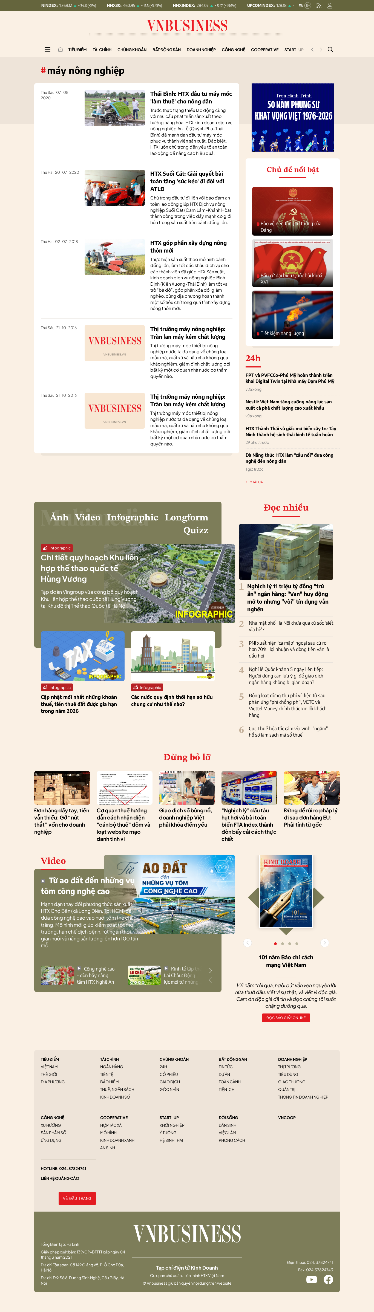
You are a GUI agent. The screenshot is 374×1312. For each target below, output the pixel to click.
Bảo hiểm (109, 1081)
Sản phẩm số (53, 1132)
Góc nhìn (169, 1089)
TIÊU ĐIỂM (50, 1059)
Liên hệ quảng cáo (60, 1178)
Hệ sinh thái (171, 1140)
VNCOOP (287, 1117)
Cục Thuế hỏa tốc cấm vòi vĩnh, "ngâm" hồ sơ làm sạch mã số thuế (288, 731)
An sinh (107, 1147)
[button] (210, 970)
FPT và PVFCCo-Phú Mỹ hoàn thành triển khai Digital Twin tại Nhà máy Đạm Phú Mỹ (290, 378)
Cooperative (264, 49)
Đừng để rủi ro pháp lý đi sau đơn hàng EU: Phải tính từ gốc (311, 817)
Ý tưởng (168, 1132)
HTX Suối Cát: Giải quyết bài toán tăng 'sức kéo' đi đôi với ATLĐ (187, 181)
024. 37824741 (72, 1168)
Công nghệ (233, 49)
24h (163, 1066)
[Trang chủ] (60, 49)
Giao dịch (170, 1081)
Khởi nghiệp (172, 1125)
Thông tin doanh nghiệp (303, 1096)
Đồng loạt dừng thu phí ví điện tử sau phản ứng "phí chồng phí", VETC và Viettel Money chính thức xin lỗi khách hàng (288, 705)
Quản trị (286, 1089)
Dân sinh (227, 1125)
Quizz (195, 530)
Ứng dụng (51, 1140)
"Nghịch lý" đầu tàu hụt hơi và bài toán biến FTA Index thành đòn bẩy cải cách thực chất (249, 824)
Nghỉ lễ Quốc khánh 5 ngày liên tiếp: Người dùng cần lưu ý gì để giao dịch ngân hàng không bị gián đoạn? (286, 675)
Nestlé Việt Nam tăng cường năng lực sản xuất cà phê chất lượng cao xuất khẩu (289, 404)
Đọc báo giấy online (286, 1018)
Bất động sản (167, 49)
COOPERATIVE (114, 1117)
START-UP (169, 1117)
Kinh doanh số (115, 1096)
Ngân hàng (111, 1066)
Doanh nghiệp (201, 49)
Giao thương (292, 1081)
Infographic (132, 518)
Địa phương (53, 1081)
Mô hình (108, 1132)
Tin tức (226, 1066)
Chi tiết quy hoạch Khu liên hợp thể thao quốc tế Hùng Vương (90, 567)
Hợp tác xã (111, 1125)
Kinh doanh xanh (117, 1140)
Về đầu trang (77, 1199)
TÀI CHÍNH (109, 1059)
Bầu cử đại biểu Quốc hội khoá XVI (289, 278)
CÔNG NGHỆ (52, 1117)
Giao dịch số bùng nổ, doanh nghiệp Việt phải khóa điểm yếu (185, 817)
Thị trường (289, 1066)
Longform (186, 518)
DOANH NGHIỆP (292, 1059)
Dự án (224, 1074)
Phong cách (232, 1140)
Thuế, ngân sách (117, 1089)
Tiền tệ (106, 1074)
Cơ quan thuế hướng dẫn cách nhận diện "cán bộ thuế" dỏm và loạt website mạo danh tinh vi (123, 824)
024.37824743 (319, 1269)
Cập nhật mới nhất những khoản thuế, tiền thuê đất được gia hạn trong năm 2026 (79, 704)
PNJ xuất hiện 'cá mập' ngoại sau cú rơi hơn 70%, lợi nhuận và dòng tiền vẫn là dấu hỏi (289, 649)
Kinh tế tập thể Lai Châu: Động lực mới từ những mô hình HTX (183, 975)
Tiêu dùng (288, 1074)
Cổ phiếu (169, 1074)
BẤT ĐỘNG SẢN (233, 1059)
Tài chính (102, 49)
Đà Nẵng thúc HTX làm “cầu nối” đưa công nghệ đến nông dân (289, 458)
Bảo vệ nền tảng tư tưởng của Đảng (289, 226)
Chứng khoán (131, 49)
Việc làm (227, 1132)
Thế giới (49, 1074)
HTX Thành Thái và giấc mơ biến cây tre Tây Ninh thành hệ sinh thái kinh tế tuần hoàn (291, 431)
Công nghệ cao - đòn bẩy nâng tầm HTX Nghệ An (95, 975)
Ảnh (59, 518)
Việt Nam (49, 1066)
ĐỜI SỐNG (228, 1117)
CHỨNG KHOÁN (174, 1059)
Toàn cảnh (230, 1081)
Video (87, 518)
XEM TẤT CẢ (254, 482)
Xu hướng (51, 1125)
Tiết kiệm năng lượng (280, 333)
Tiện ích (226, 1089)
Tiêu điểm (77, 49)
